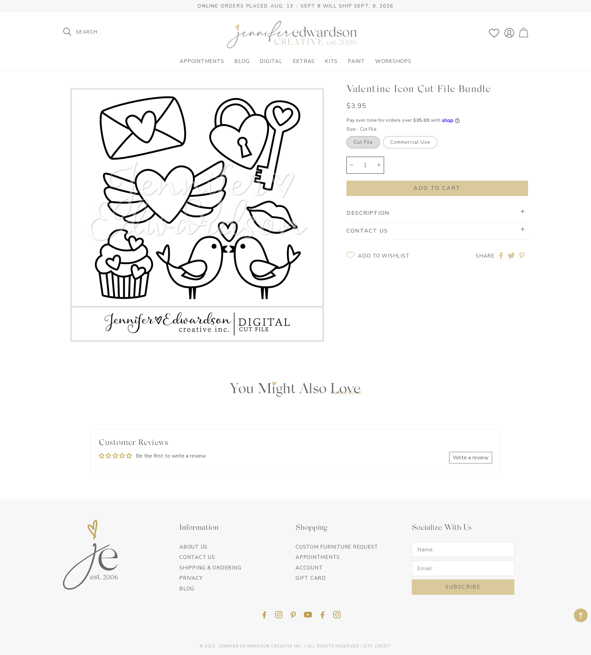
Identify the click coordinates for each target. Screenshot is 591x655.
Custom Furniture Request (337, 546)
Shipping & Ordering (210, 567)
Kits (331, 61)
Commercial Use (410, 142)
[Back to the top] (581, 615)
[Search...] (67, 32)
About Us (193, 546)
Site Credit (377, 646)
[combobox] (109, 32)
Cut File (363, 142)
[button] (524, 32)
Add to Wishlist (383, 255)
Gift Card (311, 578)
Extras (304, 61)
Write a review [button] (470, 457)
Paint (356, 61)
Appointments (202, 61)
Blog (241, 61)
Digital (271, 61)
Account (309, 567)
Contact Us (197, 557)
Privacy (190, 578)
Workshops (393, 61)
